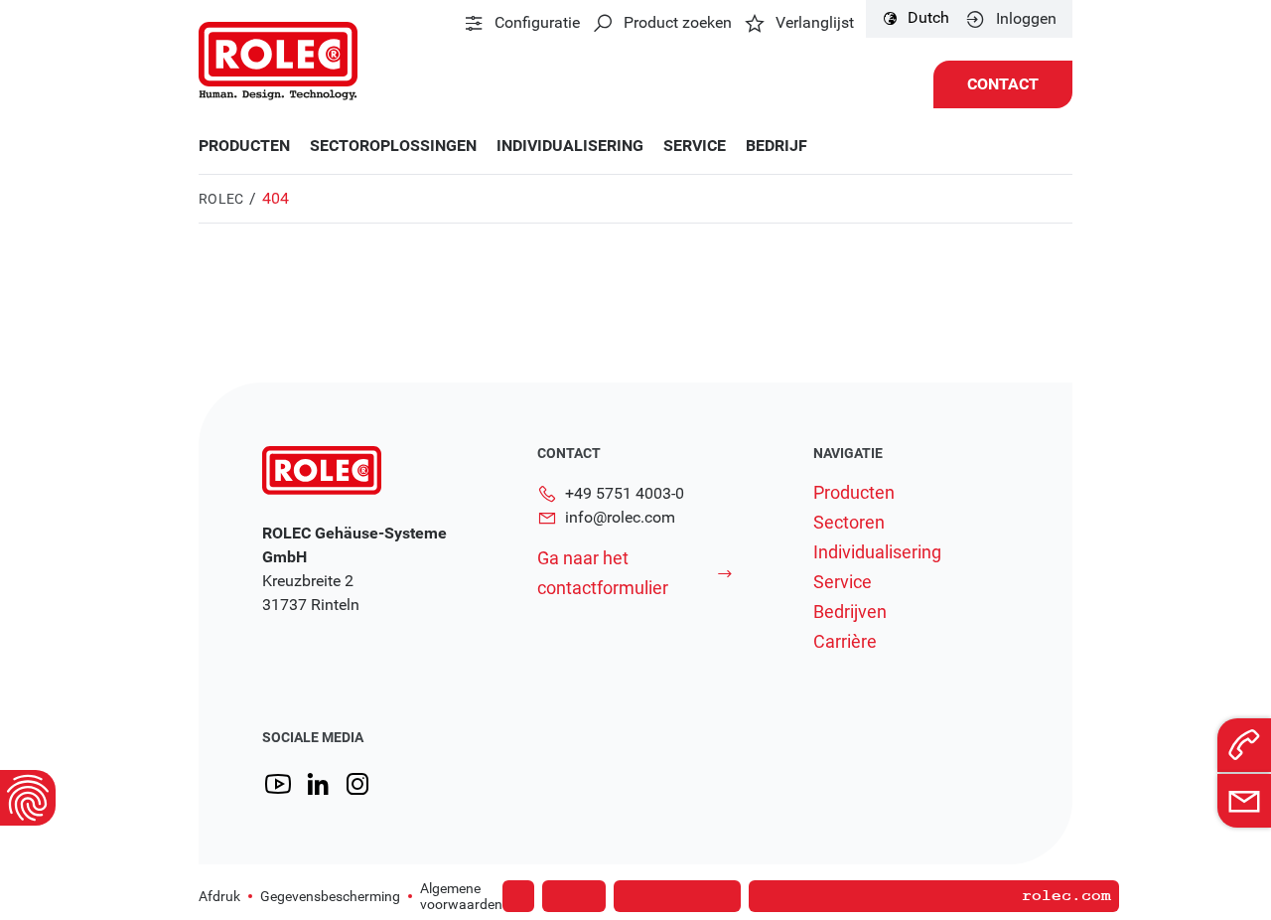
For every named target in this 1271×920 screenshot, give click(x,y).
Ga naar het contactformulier (602, 572)
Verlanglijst (815, 23)
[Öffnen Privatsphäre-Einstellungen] (28, 798)
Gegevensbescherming (330, 896)
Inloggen (1026, 19)
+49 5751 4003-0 (624, 493)
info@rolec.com (620, 517)
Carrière (845, 642)
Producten (244, 146)
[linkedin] (318, 784)
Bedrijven (850, 612)
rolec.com (1066, 896)
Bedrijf (776, 146)
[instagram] (357, 784)
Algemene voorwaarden (461, 896)
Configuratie (537, 23)
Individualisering (569, 146)
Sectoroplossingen (393, 146)
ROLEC (221, 199)
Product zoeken (678, 23)
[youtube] (278, 784)
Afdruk (219, 896)
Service (694, 146)
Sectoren (849, 523)
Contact (1003, 84)
